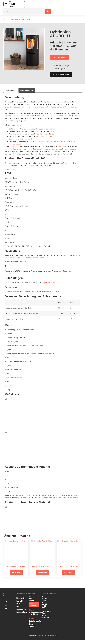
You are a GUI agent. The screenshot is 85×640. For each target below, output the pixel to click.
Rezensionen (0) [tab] (26, 90)
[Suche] (48, 11)
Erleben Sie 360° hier (12, 170)
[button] (80, 3)
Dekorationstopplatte (55, 151)
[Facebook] (6, 605)
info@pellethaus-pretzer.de (36, 614)
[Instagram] (6, 602)
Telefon (33, 594)
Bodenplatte (61, 146)
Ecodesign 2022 (49, 283)
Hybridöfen (11, 19)
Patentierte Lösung (15, 144)
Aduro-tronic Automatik (44, 136)
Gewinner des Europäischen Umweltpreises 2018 (57, 141)
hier (47, 258)
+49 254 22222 (31, 598)
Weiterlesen (16, 572)
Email (31, 610)
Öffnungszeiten (49, 594)
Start (4, 19)
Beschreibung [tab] (11, 90)
